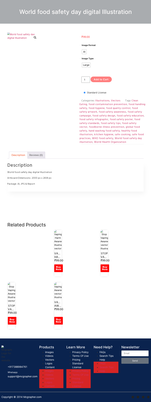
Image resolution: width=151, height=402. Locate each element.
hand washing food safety (104, 131)
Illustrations (102, 101)
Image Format (89, 45)
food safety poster (121, 119)
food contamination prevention (108, 104)
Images (49, 352)
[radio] (84, 52)
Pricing (76, 359)
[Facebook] (133, 397)
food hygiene (97, 108)
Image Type (88, 58)
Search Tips (107, 355)
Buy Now (58, 268)
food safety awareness (112, 112)
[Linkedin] (143, 397)
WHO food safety (102, 138)
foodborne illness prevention (106, 127)
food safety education (130, 116)
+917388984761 (17, 366)
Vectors (115, 101)
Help (102, 359)
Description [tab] (18, 155)
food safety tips (111, 123)
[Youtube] (148, 397)
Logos (48, 363)
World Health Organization (110, 142)
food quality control (118, 108)
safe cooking (123, 134)
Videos (49, 355)
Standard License (96, 92)
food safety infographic (93, 119)
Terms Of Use (80, 355)
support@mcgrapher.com (22, 376)
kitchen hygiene (103, 134)
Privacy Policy (80, 352)
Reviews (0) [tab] (36, 155)
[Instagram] (138, 397)
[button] (35, 37)
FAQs (103, 352)
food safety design (103, 116)
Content (50, 367)
